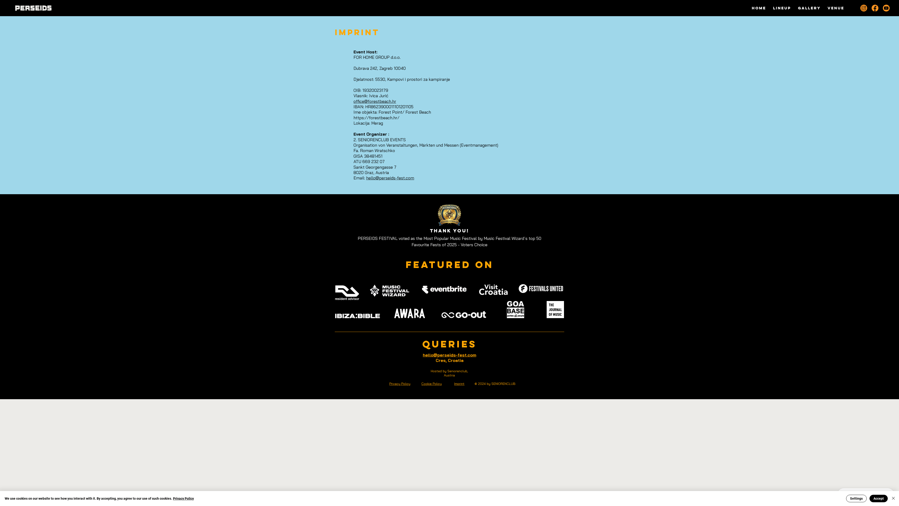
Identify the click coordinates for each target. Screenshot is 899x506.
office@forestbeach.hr (375, 101)
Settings (856, 498)
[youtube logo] (886, 8)
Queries (449, 344)
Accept (878, 498)
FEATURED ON (450, 265)
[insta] (863, 8)
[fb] (875, 8)
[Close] (893, 498)
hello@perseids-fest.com (390, 178)
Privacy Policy (183, 498)
